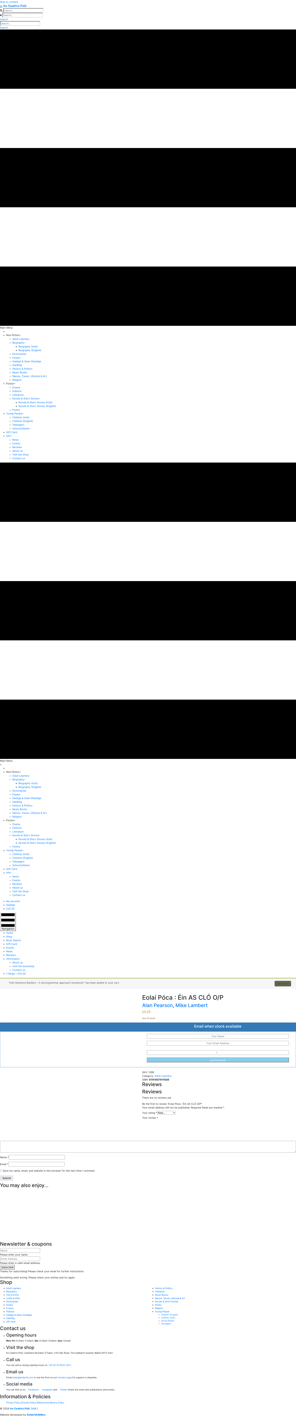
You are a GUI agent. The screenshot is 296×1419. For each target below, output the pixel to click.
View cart (283, 983)
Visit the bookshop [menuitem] (23, 966)
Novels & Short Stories (166, 1301)
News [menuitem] (9, 951)
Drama (9, 1305)
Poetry (158, 1305)
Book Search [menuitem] (13, 940)
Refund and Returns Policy (50, 1402)
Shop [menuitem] (9, 936)
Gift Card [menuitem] (11, 943)
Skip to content (9, 1)
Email (4, 1164)
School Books (167, 1320)
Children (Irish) (168, 1317)
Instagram (47, 1389)
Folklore (10, 1311)
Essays (10, 1308)
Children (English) (169, 1314)
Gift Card (10, 1321)
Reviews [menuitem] (11, 955)
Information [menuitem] (13, 958)
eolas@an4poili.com (22, 1377)
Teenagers (166, 1323)
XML (34, 1408)
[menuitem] (13, 901)
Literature (160, 1291)
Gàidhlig (10, 1318)
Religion (159, 1308)
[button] (4, 19)
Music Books (161, 1295)
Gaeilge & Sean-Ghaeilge (19, 1315)
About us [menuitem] (17, 962)
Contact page (65, 1377)
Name (4, 1157)
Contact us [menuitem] (18, 969)
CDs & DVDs (12, 1295)
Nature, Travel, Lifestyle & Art (170, 1298)
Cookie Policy (29, 1402)
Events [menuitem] (10, 947)
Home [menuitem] (9, 932)
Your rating (149, 1112)
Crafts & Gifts (13, 1298)
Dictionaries (12, 1301)
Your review (150, 1117)
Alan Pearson (157, 1005)
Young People (162, 1311)
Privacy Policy (13, 1402)
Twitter (63, 1389)
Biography (11, 1291)
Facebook (33, 1389)
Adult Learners (162, 1075)
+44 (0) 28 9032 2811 (59, 1365)
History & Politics (164, 1288)
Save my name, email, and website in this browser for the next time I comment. (49, 1170)
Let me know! (218, 1060)
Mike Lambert (191, 1005)
